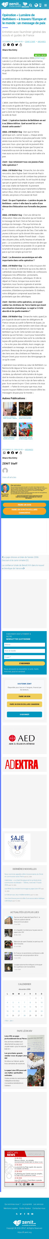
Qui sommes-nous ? (13, 1204)
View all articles (9, 477)
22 (30, 1011)
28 (24, 1015)
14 (24, 1007)
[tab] (14, 1154)
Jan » (11, 1021)
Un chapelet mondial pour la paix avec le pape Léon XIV (28, 931)
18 (7, 1011)
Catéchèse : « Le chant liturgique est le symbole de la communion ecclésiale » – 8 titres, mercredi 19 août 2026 (23, 882)
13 (19, 1007)
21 (24, 1011)
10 (42, 1002)
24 (42, 1011)
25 (7, 1015)
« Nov (7, 1021)
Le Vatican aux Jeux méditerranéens (17, 895)
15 (30, 1007)
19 (13, 1011)
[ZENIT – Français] (13, 4)
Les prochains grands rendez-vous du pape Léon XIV (16, 1055)
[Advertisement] (24, 538)
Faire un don (24, 505)
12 (13, 1007)
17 (42, 1007)
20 (19, 1011)
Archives (42, 42)
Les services (38, 1204)
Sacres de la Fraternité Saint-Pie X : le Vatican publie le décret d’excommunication (27, 919)
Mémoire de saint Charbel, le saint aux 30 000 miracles (28, 943)
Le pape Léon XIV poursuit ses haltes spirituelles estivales (15, 1072)
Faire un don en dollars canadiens (24, 511)
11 (7, 1007)
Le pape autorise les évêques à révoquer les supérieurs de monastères (28, 966)
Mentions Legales (11, 1208)
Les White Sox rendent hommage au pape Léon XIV (23, 889)
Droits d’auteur (25, 1208)
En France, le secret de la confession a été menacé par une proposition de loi (29, 954)
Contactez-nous (38, 1208)
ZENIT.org (39, 58)
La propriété (27, 1204)
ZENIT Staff (30, 42)
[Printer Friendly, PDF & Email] (40, 55)
